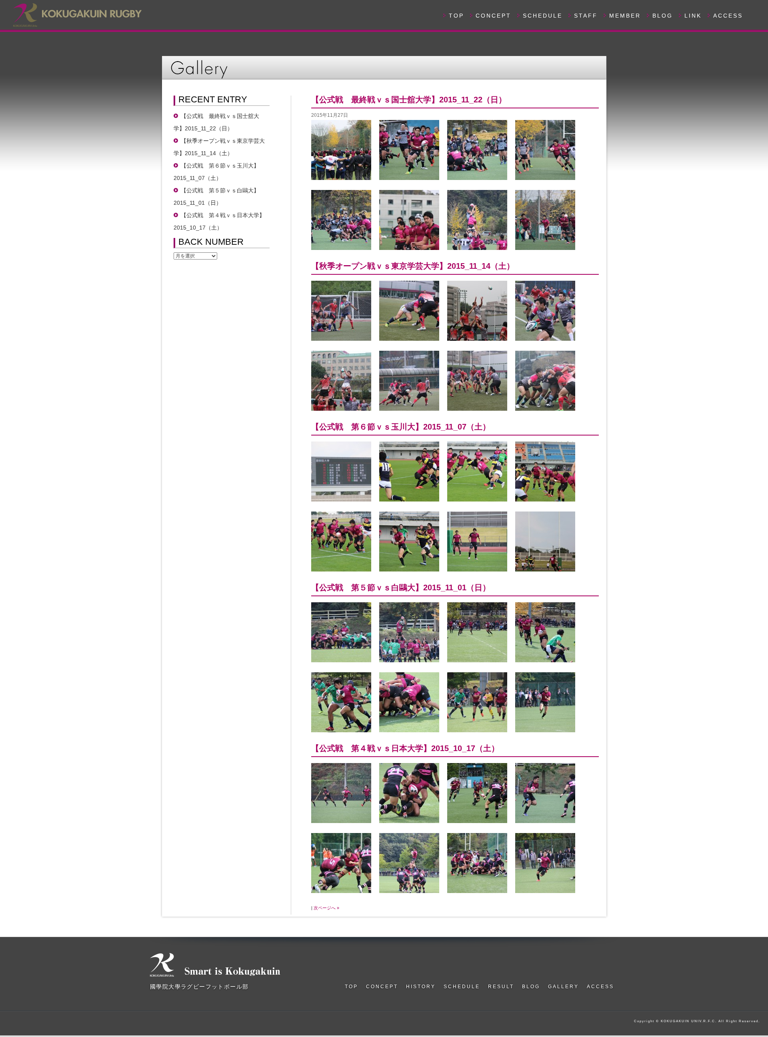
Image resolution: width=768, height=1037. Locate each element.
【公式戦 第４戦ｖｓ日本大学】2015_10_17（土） (405, 748)
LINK (693, 15)
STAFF (586, 15)
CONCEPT (493, 15)
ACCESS (728, 15)
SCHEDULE (542, 15)
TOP (456, 15)
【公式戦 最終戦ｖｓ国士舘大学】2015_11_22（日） (408, 99)
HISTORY (421, 986)
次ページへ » (326, 907)
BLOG (662, 15)
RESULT (501, 986)
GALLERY (563, 986)
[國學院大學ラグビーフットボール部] (77, 14)
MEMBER (625, 15)
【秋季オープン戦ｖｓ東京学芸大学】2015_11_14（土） (412, 266)
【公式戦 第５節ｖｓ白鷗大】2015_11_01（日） (400, 587)
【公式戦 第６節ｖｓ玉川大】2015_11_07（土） (400, 426)
